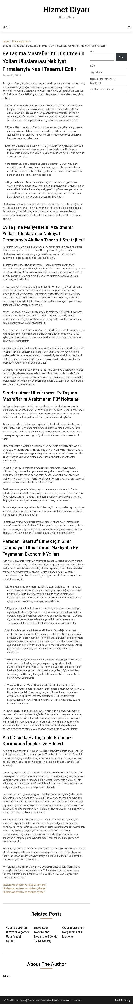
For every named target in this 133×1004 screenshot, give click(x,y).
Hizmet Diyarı (66, 9)
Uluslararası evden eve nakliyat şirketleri (24, 888)
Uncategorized (20, 41)
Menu (6, 27)
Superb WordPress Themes (66, 1000)
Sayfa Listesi (97, 72)
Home (6, 41)
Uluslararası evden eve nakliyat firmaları (24, 884)
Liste (92, 65)
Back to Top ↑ (122, 1000)
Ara (92, 51)
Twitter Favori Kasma (101, 89)
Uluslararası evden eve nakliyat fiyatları (24, 892)
